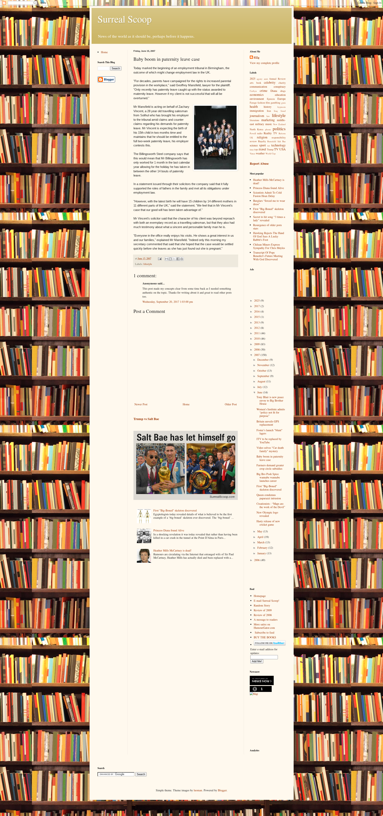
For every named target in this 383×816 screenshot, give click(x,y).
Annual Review (277, 78)
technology (278, 145)
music (268, 124)
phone (268, 129)
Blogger (222, 790)
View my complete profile (264, 63)
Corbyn (253, 90)
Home (186, 404)
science (254, 145)
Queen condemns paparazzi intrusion (269, 496)
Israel (283, 110)
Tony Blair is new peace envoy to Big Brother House (270, 400)
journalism (257, 115)
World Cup (271, 153)
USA (282, 149)
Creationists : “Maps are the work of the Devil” (271, 505)
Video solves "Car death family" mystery (270, 449)
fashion (261, 102)
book (258, 82)
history (267, 107)
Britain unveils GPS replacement (268, 423)
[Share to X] (174, 259)
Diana (273, 91)
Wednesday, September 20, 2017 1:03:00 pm (167, 302)
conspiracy (280, 86)
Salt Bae (281, 141)
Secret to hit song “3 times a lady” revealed (269, 218)
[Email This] (167, 259)
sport (262, 145)
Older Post (231, 404)
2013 (257, 322)
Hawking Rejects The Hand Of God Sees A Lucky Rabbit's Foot (268, 236)
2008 (257, 349)
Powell (253, 133)
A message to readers (265, 619)
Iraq (276, 110)
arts (252, 82)
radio (259, 133)
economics (257, 94)
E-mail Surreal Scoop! (266, 600)
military (259, 124)
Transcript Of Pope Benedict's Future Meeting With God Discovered (268, 256)
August (261, 381)
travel (262, 149)
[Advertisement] (270, 282)
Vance (252, 153)
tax (268, 145)
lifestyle (147, 264)
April (260, 537)
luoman (198, 790)
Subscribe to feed (264, 632)
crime (263, 90)
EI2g (256, 58)
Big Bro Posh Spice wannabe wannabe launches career (268, 477)
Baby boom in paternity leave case (270, 458)
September (263, 376)
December (263, 359)
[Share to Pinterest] (182, 259)
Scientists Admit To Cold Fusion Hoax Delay (267, 194)
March (261, 542)
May (260, 531)
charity (282, 82)
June (260, 392)
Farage (253, 102)
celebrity (269, 82)
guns (283, 102)
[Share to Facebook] (178, 259)
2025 (252, 78)
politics (279, 128)
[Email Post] (159, 258)
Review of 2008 (263, 615)
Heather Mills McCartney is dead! (172, 550)
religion (262, 137)
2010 (257, 338)
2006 (257, 560)
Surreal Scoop (125, 18)
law (268, 116)
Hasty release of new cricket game (268, 522)
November (263, 365)
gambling (275, 102)
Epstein (271, 99)
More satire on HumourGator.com (264, 626)
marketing (268, 120)
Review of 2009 (263, 610)
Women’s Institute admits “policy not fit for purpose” (271, 412)
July (260, 387)
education (280, 95)
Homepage (260, 596)
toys (256, 149)
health (254, 106)
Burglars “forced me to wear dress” (269, 202)
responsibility (279, 137)
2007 (257, 355)
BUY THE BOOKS (265, 637)
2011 (257, 333)
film (268, 102)
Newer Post (140, 404)
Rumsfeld (271, 141)
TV (276, 149)
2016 (257, 311)
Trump (270, 149)
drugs (283, 91)
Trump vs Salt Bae (146, 418)
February (262, 548)
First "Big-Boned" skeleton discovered (175, 510)
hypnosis (281, 106)
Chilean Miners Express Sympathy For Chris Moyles (269, 246)
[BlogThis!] (170, 259)
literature (254, 120)
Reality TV (270, 133)
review (253, 141)
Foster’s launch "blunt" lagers (269, 431)
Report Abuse (259, 163)
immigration (257, 111)
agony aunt (262, 78)
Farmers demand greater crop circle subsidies (270, 466)
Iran (269, 111)
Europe (281, 99)
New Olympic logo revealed (267, 514)
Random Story (262, 605)
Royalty (262, 141)
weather (260, 153)
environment (257, 99)
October (262, 370)
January (262, 553)
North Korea (257, 129)
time (252, 149)
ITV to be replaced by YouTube (269, 440)
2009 (257, 344)
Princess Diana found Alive (168, 530)
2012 (257, 328)
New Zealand (279, 124)
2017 (257, 306)
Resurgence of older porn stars (267, 226)
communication (258, 86)
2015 (257, 317)
